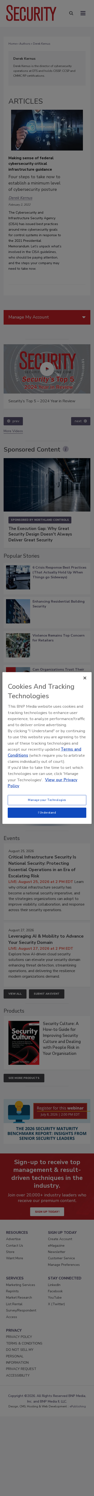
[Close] (85, 678)
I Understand (47, 813)
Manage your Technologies (47, 800)
